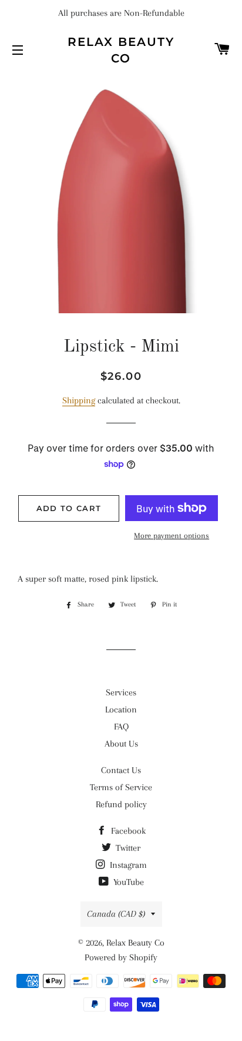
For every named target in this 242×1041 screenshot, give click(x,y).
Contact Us (121, 770)
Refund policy (121, 804)
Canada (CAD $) (116, 914)
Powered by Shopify (121, 957)
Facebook (127, 830)
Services (121, 692)
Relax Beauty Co (121, 50)
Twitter (126, 848)
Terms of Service (121, 787)
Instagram (127, 865)
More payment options (171, 535)
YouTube (127, 882)
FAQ (121, 726)
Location (121, 709)
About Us (121, 743)
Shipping (78, 400)
